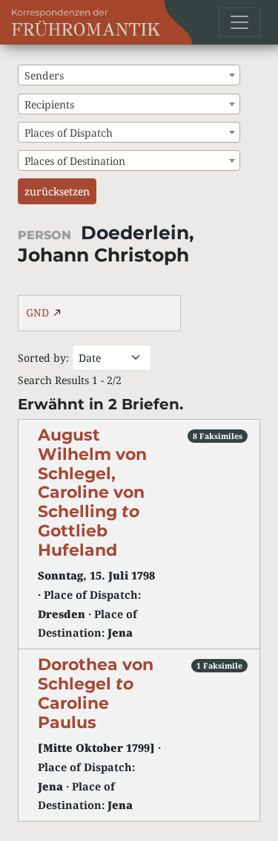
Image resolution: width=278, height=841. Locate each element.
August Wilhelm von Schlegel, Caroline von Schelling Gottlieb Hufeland (92, 492)
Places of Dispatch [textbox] (68, 133)
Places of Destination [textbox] (74, 161)
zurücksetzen (57, 191)
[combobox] (129, 75)
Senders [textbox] (44, 75)
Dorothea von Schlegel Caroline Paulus (95, 693)
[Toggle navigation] (239, 22)
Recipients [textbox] (49, 104)
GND (37, 312)
